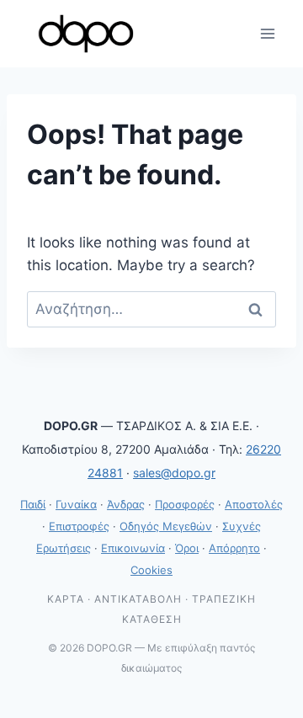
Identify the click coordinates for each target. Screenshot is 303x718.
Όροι (187, 548)
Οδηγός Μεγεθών (166, 526)
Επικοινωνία (133, 548)
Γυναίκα (76, 504)
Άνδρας (126, 504)
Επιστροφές (79, 526)
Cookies (151, 570)
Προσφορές (185, 504)
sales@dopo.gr (174, 472)
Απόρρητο (234, 548)
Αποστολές (254, 504)
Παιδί (32, 504)
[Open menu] (267, 33)
